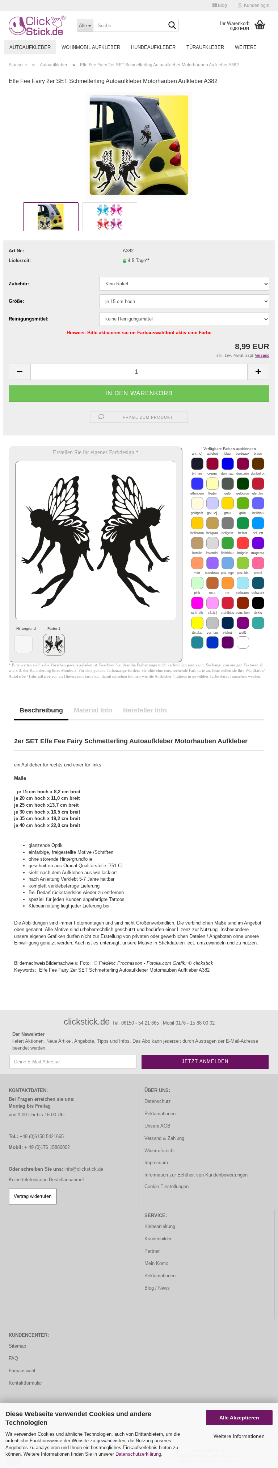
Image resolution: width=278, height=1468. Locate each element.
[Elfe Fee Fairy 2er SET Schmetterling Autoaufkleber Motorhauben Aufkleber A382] (139, 146)
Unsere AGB (157, 1126)
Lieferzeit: (20, 260)
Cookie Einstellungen (166, 1186)
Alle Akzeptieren (239, 1418)
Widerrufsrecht (159, 1150)
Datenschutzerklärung (138, 1454)
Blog (222, 5)
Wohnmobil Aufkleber (91, 47)
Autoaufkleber (30, 47)
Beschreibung (41, 710)
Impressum (156, 1162)
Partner (152, 1251)
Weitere (246, 47)
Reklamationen (160, 1113)
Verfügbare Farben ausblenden (229, 449)
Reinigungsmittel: (29, 319)
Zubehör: (19, 283)
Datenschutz (157, 1101)
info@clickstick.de (83, 1169)
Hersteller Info (145, 710)
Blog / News (157, 1288)
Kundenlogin (255, 5)
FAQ (13, 1358)
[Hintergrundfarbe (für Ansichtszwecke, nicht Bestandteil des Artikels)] (23, 644)
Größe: (16, 301)
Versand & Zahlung (164, 1138)
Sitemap (17, 1346)
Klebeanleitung (159, 1226)
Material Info (93, 710)
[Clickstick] (37, 25)
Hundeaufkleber (153, 47)
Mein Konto (156, 1263)
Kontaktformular (25, 1383)
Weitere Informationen (239, 1436)
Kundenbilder (158, 1238)
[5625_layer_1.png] (54, 645)
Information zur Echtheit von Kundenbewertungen (196, 1175)
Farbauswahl (22, 1370)
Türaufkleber (205, 47)
